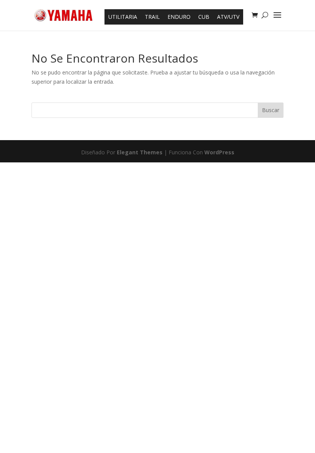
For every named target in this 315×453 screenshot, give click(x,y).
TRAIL (152, 16)
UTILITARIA (122, 16)
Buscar (270, 110)
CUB (203, 16)
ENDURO (179, 16)
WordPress (219, 152)
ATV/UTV (228, 16)
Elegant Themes (139, 152)
